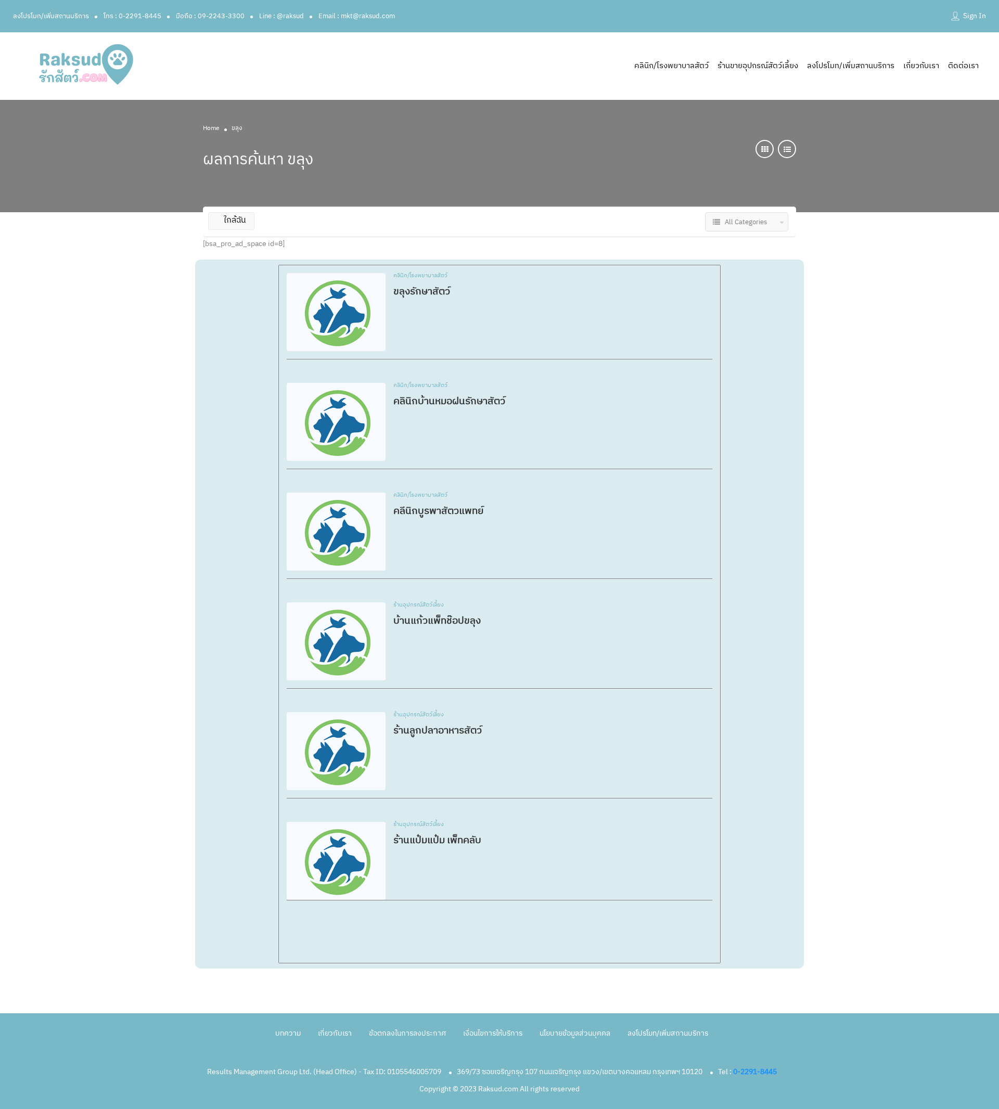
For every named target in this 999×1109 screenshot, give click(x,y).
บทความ (288, 1033)
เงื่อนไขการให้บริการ (492, 1033)
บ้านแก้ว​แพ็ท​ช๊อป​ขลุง (437, 621)
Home (211, 128)
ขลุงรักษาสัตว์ (421, 291)
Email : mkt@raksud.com (356, 16)
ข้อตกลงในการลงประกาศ (407, 1033)
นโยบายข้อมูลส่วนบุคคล (575, 1033)
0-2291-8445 (755, 1072)
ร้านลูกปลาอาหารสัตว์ (437, 731)
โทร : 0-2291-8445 (132, 16)
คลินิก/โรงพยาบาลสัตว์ (671, 65)
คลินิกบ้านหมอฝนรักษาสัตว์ (449, 401)
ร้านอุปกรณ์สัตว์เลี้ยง (418, 605)
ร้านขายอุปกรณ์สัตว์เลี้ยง (758, 65)
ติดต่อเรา (963, 65)
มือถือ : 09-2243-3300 (210, 16)
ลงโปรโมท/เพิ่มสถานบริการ (51, 16)
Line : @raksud (281, 16)
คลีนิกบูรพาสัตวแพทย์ (438, 511)
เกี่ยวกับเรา (921, 65)
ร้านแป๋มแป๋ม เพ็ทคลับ (437, 840)
